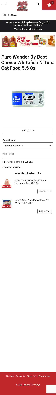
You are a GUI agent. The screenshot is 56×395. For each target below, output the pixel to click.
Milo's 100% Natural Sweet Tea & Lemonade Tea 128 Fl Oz (30, 182)
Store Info (10, 376)
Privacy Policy (32, 376)
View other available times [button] (28, 29)
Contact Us (20, 376)
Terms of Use (44, 376)
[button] (28, 40)
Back (6, 14)
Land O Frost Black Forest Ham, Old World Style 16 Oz (32, 201)
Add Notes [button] (8, 153)
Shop (14, 15)
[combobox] (28, 146)
